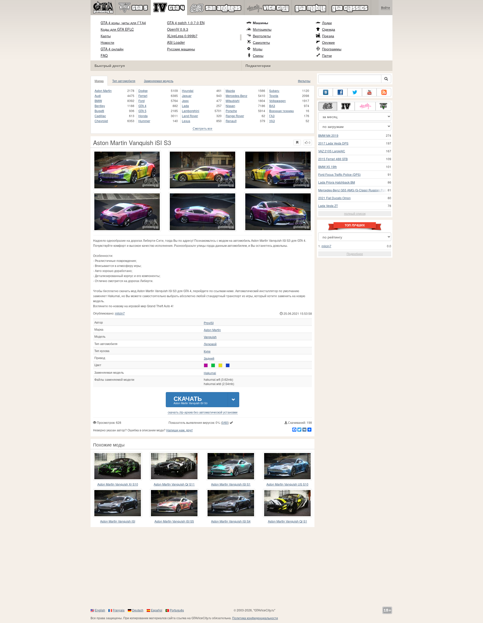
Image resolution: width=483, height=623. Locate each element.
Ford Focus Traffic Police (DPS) (339, 174)
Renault (231, 121)
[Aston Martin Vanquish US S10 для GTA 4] (287, 466)
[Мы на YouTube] (369, 92)
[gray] (206, 365)
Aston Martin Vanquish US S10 (287, 484)
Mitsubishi (232, 100)
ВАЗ (272, 105)
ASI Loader (176, 42)
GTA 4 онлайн (112, 48)
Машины (260, 22)
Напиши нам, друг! (179, 430)
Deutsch (137, 610)
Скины (258, 55)
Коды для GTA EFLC (117, 29)
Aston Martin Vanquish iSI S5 (174, 521)
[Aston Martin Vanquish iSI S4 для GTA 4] (230, 503)
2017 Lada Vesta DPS (333, 143)
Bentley (100, 105)
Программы (331, 48)
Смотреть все (202, 128)
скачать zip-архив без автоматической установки (202, 412)
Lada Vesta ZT (328, 205)
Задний (209, 358)
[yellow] (220, 365)
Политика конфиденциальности (255, 618)
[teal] (213, 365)
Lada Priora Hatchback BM (336, 182)
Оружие (328, 42)
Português (177, 610)
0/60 (225, 422)
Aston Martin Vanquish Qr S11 (174, 484)
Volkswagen (277, 100)
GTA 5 (142, 111)
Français (119, 610)
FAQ (104, 55)
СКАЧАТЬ (191, 399)
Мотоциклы (262, 29)
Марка (99, 81)
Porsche (231, 111)
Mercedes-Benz (236, 95)
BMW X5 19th (327, 166)
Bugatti (99, 111)
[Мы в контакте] (325, 92)
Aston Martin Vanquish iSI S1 (231, 484)
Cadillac (100, 116)
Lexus (186, 121)
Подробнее (355, 254)
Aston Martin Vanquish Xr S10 (117, 484)
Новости (107, 42)
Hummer (144, 121)
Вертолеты (262, 35)
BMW (98, 100)
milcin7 (120, 313)
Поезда (328, 35)
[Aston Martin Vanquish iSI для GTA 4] (117, 503)
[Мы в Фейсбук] (340, 92)
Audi (98, 95)
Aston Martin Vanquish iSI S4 (231, 521)
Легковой (210, 344)
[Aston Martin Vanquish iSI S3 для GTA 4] (127, 170)
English (100, 610)
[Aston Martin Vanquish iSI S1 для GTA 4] (230, 466)
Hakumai (210, 373)
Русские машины (181, 48)
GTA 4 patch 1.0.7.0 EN (186, 22)
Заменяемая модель (158, 81)
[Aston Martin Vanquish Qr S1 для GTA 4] (287, 503)
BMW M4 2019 (328, 135)
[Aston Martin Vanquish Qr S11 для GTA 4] (174, 466)
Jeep (185, 100)
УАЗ (272, 121)
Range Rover (235, 116)
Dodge (143, 90)
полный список (355, 213)
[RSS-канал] (384, 92)
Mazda (230, 90)
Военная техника (281, 111)
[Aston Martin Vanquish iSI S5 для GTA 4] (174, 503)
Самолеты (261, 42)
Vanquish (210, 337)
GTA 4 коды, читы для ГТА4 (123, 22)
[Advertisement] (241, 567)
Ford (141, 100)
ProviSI (209, 323)
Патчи (327, 55)
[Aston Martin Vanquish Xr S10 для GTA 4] (117, 466)
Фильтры (304, 81)
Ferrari (142, 95)
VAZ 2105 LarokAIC (331, 151)
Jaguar (186, 95)
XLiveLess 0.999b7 (182, 35)
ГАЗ (271, 116)
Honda (143, 116)
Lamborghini (190, 111)
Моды (257, 48)
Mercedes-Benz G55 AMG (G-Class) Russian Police (353, 190)
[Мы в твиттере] (354, 92)
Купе (207, 351)
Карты (106, 35)
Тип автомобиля (123, 81)
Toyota (273, 95)
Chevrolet (101, 121)
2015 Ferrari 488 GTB (333, 159)
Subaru (274, 90)
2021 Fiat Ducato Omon (334, 198)
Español (156, 610)
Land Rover (190, 116)
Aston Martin (103, 90)
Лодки (327, 22)
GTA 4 (142, 105)
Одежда (328, 29)
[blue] (228, 365)
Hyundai (187, 90)
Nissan (230, 105)
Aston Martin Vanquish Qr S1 (287, 521)
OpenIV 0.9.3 (177, 29)
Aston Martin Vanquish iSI (117, 521)
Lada (185, 105)
